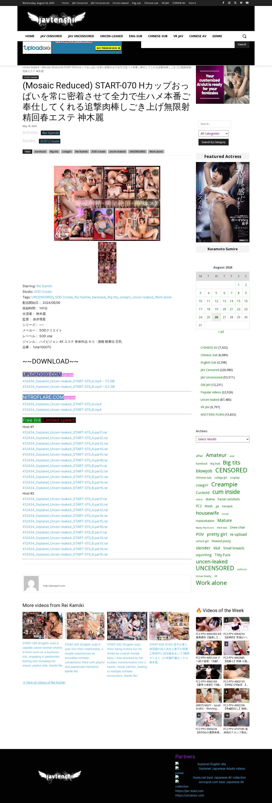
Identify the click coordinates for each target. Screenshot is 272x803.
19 (216, 309)
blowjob (204, 471)
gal (217, 506)
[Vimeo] (241, 3)
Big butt (215, 463)
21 (231, 309)
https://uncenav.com (189, 795)
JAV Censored (210, 370)
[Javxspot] (57, 20)
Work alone (156, 151)
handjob (227, 506)
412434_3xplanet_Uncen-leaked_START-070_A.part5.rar (65, 454)
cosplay (234, 477)
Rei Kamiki (50, 132)
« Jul (221, 332)
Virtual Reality (203, 576)
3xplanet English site (211, 764)
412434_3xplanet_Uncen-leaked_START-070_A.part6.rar (65, 460)
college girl (220, 477)
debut (199, 499)
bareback (40, 151)
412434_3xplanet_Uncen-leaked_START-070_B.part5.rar (65, 488)
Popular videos (211, 392)
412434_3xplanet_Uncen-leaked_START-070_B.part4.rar (65, 482)
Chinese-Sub (209, 355)
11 (208, 301)
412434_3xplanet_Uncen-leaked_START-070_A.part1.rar (65, 432)
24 (200, 317)
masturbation (205, 521)
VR (215, 576)
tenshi (48, 579)
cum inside (226, 491)
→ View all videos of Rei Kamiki (44, 682)
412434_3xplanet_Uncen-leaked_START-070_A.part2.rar (65, 438)
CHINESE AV (209, 347)
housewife (207, 513)
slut (216, 548)
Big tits (54, 151)
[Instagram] (229, 3)
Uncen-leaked (31, 67)
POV (200, 534)
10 (200, 301)
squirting (204, 555)
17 (200, 309)
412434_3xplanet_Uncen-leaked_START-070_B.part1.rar (65, 466)
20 (224, 309)
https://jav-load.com (189, 791)
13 (224, 301)
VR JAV (205, 407)
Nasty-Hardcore (205, 527)
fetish (208, 506)
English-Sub (208, 362)
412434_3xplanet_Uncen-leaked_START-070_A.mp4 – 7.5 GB (69, 381)
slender (203, 548)
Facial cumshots (229, 499)
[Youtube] (247, 3)
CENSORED (231, 470)
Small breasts (233, 548)
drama (210, 499)
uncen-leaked (117, 151)
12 (216, 301)
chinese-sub (203, 477)
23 (246, 309)
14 (231, 301)
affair (199, 456)
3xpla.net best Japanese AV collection (219, 777)
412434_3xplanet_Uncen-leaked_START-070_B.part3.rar (65, 477)
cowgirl (66, 151)
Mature (224, 520)
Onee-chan (237, 527)
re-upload (238, 534)
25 (208, 317)
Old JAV (206, 385)
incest (225, 513)
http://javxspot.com (54, 585)
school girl (202, 541)
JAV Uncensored (211, 377)
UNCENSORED (137, 151)
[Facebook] (223, 3)
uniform (242, 569)
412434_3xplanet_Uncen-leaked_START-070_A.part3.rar (65, 443)
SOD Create (49, 141)
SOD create (98, 151)
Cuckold (203, 492)
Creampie (224, 484)
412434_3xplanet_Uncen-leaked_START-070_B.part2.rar (65, 471)
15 (238, 301)
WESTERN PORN (212, 414)
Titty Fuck (222, 555)
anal (232, 456)
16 (246, 301)
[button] (244, 36)
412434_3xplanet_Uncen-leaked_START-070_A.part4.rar (65, 449)
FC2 (199, 506)
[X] (235, 3)
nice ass (222, 527)
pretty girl (217, 534)
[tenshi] (31, 583)
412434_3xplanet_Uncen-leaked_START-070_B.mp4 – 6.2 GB (69, 387)
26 (216, 317)
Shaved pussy (221, 541)
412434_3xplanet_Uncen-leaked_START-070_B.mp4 (62, 410)
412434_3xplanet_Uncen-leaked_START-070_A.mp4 (62, 404)
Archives (201, 431)
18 (208, 309)
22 (238, 309)
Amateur (216, 455)
